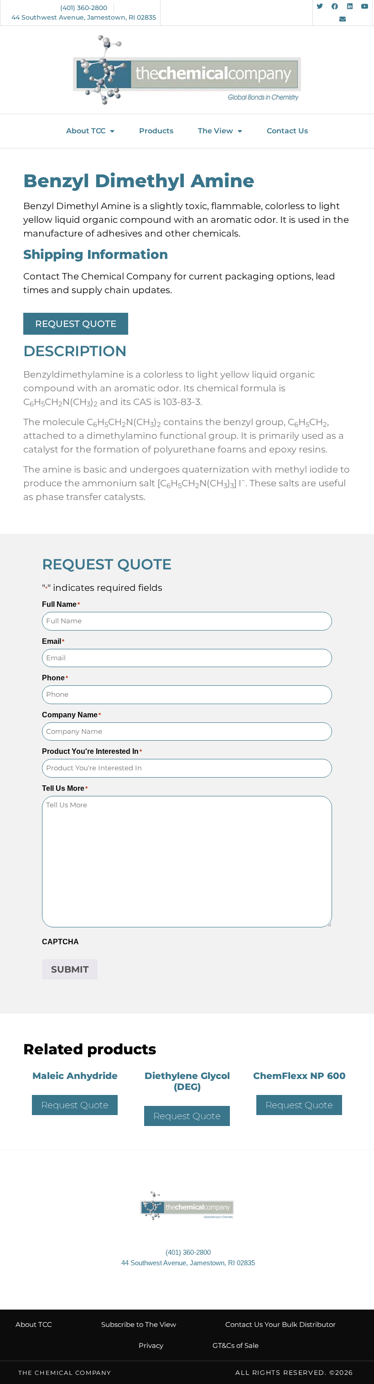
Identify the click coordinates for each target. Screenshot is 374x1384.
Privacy (151, 1345)
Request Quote (75, 1105)
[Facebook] (334, 6)
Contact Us (287, 130)
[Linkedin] (349, 6)
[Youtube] (364, 6)
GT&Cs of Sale (236, 1345)
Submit (69, 969)
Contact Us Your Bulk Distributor (280, 1324)
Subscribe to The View (138, 1324)
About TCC (85, 130)
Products (156, 130)
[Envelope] (342, 19)
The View (215, 130)
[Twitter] (319, 6)
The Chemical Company (64, 1372)
